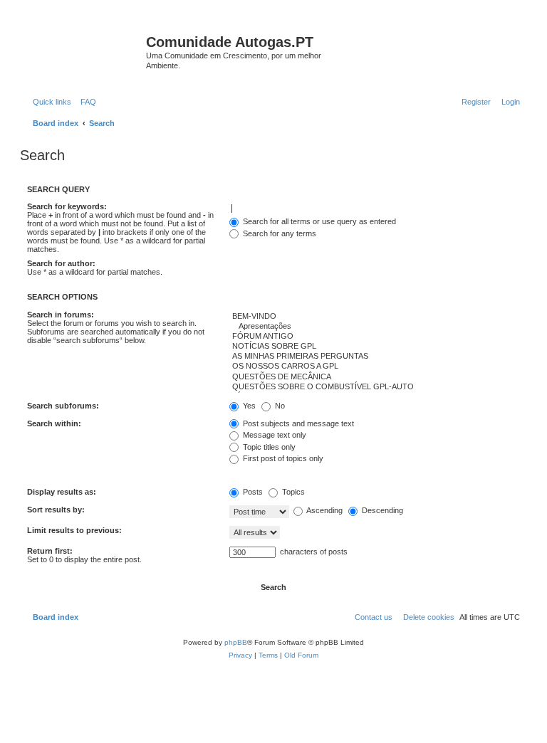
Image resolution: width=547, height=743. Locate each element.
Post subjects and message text (297, 423)
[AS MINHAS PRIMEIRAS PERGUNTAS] (375, 357)
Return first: (50, 551)
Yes (248, 405)
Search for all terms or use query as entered (318, 221)
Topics (292, 492)
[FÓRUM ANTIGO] (375, 337)
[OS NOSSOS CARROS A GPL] (375, 367)
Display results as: (61, 492)
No (279, 405)
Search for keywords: (67, 206)
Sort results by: (56, 509)
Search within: (54, 423)
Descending (381, 510)
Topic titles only (268, 447)
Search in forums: (60, 314)
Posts (252, 492)
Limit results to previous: (74, 530)
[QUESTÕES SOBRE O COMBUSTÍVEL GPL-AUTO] (375, 387)
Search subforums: (63, 405)
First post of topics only (282, 458)
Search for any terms (278, 233)
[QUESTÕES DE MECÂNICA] (375, 377)
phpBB (235, 642)
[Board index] (85, 46)
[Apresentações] (375, 327)
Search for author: (61, 263)
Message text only (273, 435)
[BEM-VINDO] (375, 317)
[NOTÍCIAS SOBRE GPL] (375, 347)
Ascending (324, 510)
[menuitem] (85, 101)
